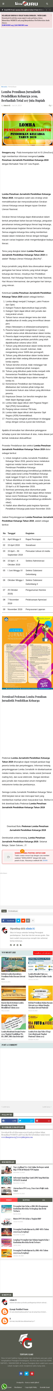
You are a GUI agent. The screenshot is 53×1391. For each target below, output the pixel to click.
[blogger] (20, 945)
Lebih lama (46, 1107)
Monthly (26, 1200)
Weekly (9, 1200)
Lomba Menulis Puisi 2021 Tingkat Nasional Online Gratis (40, 975)
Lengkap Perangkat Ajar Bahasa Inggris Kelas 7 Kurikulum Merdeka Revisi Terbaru (31, 1241)
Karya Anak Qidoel (32, 1382)
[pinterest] (17, 945)
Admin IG (30, 928)
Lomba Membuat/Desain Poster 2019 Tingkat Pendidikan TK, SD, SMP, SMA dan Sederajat (13, 1034)
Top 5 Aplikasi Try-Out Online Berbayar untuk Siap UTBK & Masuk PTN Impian (31, 1168)
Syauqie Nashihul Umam (19, 1309)
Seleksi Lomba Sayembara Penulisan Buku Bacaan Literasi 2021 (13, 976)
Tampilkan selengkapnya (43, 953)
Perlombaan (12, 87)
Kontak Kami (45, 1387)
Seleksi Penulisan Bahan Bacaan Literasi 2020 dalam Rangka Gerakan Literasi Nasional (40, 1005)
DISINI (45, 860)
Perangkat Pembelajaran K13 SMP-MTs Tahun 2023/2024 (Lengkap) (31, 1230)
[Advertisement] (26, 56)
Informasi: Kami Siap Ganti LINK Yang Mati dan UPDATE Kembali (31, 1179)
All (43, 1200)
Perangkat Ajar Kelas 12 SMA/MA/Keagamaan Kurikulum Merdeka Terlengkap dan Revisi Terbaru (30, 1208)
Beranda (4, 87)
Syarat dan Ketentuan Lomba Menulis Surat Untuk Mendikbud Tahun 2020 (12, 1005)
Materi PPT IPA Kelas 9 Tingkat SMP (27, 1219)
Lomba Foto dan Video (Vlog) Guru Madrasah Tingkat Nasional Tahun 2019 (39, 1034)
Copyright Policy (31, 1387)
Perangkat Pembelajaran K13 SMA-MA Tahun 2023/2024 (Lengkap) (30, 1251)
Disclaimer (18, 1387)
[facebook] (11, 945)
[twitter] (14, 945)
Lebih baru (6, 1107)
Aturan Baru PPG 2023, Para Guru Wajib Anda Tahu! (30, 1189)
